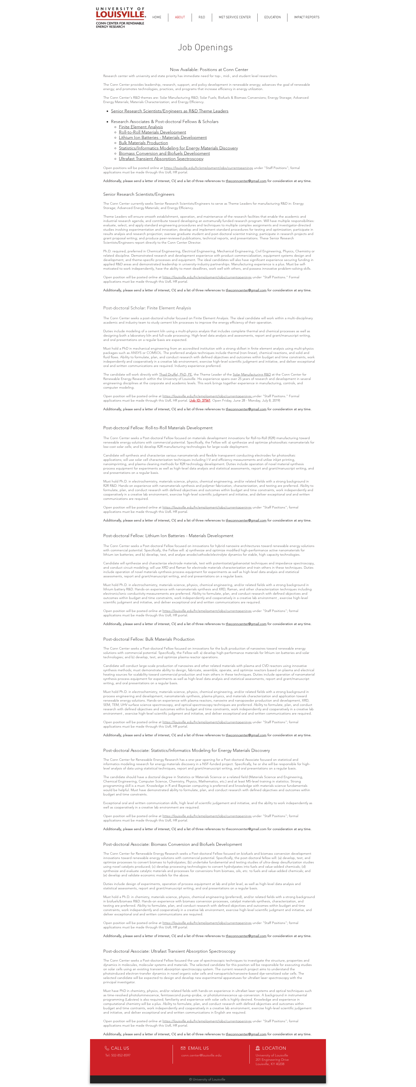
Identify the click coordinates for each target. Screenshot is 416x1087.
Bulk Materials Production (143, 142)
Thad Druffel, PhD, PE (175, 374)
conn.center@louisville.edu (201, 1055)
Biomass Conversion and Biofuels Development (164, 153)
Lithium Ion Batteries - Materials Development (163, 137)
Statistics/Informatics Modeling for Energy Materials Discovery (178, 148)
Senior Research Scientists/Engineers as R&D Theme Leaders (169, 111)
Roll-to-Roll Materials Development (152, 132)
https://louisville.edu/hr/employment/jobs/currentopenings (208, 168)
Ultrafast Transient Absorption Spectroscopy (161, 158)
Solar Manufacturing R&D (252, 374)
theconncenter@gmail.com (246, 181)
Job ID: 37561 (200, 400)
